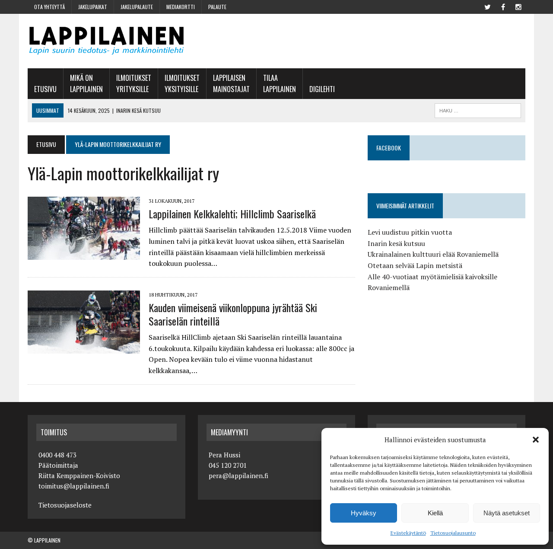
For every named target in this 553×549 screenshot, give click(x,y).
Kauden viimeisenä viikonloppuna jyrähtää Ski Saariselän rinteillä (233, 314)
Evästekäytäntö (408, 533)
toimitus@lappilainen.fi (73, 486)
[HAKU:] (478, 109)
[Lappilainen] (106, 41)
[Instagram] (518, 6)
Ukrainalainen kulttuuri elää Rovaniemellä (433, 254)
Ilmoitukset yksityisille (182, 83)
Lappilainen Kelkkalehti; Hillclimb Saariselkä (232, 213)
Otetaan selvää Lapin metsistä (415, 265)
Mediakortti (180, 6)
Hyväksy (363, 513)
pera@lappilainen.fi (238, 475)
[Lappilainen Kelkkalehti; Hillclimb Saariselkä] (84, 254)
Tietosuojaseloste (65, 505)
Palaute (217, 6)
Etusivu (45, 89)
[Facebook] (503, 6)
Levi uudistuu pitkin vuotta (410, 232)
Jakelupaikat (92, 6)
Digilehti (322, 89)
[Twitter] (487, 6)
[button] (535, 439)
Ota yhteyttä (49, 6)
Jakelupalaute (137, 6)
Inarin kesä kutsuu (396, 243)
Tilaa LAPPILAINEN (279, 83)
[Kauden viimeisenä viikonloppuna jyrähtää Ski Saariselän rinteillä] (84, 347)
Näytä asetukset (506, 513)
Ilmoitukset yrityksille (133, 83)
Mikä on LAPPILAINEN (86, 83)
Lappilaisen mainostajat (231, 83)
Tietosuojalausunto (453, 533)
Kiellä (435, 513)
